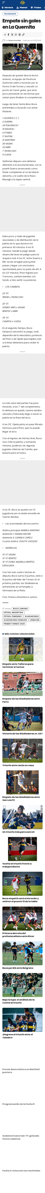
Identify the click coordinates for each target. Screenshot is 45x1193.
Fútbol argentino (13, 612)
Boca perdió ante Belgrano (17, 967)
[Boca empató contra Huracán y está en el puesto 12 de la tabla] (22, 884)
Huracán (35, 620)
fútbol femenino (13, 616)
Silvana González (14, 40)
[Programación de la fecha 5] (22, 1089)
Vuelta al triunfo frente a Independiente (17, 865)
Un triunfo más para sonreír (18, 831)
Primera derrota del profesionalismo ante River (18, 935)
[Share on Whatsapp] (16, 35)
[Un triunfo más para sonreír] (22, 817)
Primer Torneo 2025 (14, 624)
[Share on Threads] (19, 35)
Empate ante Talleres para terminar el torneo (17, 665)
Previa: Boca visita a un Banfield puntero (21, 1071)
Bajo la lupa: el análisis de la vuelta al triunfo (18, 1001)
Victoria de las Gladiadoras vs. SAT (22, 733)
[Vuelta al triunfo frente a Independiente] (22, 849)
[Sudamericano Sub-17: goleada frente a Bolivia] (22, 1121)
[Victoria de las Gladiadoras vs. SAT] (22, 719)
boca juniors (20, 608)
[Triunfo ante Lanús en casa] (22, 751)
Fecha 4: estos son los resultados (21, 1170)
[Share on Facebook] (8, 35)
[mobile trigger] (4, 2)
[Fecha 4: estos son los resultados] (22, 1156)
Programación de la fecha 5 (18, 1104)
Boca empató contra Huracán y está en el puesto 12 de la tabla (20, 900)
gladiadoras (32, 616)
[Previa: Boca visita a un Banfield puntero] (22, 1055)
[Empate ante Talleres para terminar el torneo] (22, 649)
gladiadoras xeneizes (15, 620)
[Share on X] (12, 35)
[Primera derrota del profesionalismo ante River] (22, 919)
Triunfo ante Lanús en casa (18, 765)
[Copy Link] (23, 35)
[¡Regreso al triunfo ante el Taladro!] (22, 1020)
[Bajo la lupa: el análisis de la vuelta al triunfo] (22, 985)
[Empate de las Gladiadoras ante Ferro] (22, 684)
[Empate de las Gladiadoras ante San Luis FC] (22, 782)
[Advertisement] (22, 209)
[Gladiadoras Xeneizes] (22, 2)
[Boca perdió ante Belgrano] (22, 953)
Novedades (10, 14)
